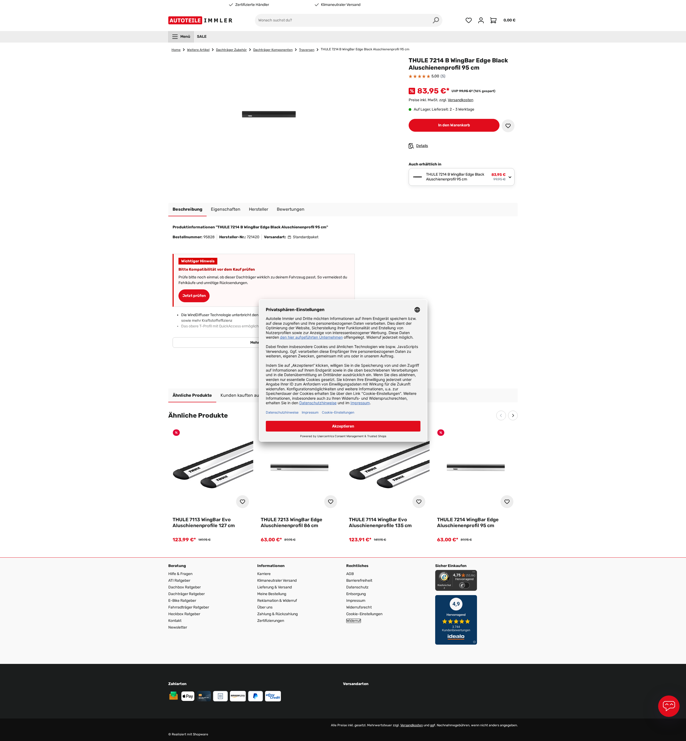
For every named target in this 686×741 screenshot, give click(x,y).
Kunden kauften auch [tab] (242, 395)
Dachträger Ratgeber (186, 594)
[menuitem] (181, 37)
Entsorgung (356, 594)
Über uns (265, 607)
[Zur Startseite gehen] (201, 20)
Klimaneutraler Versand (340, 5)
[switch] (464, 585)
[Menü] (474, 573)
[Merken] (508, 125)
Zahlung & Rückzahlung (277, 614)
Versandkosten (460, 100)
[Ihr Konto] (481, 20)
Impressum (355, 600)
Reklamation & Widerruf (277, 600)
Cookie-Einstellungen (364, 614)
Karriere (264, 574)
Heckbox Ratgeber (184, 614)
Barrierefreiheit (359, 580)
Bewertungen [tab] (290, 209)
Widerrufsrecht (359, 607)
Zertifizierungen (270, 620)
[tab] (187, 209)
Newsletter (177, 627)
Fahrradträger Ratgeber (188, 607)
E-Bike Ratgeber (182, 600)
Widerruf (353, 621)
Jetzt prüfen (194, 295)
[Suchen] (436, 20)
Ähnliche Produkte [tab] (192, 395)
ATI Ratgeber (179, 580)
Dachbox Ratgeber (184, 587)
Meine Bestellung (271, 594)
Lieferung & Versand (274, 587)
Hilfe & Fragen (180, 574)
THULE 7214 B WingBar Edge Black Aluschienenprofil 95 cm (365, 49)
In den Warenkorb (454, 125)
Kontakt (174, 620)
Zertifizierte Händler (252, 5)
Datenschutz (357, 587)
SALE (202, 36)
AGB (350, 574)
